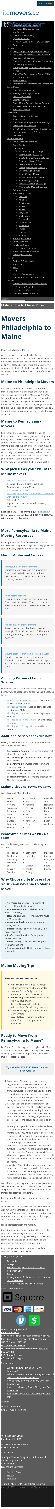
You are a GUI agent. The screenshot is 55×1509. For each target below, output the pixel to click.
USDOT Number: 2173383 (13, 1342)
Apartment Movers (21, 38)
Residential (12, 22)
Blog (15, 270)
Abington (23, 199)
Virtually (10, 1475)
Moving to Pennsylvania (23, 274)
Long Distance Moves (34, 1483)
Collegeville (24, 219)
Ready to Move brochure (34, 1339)
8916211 (10, 1351)
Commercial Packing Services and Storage (31, 122)
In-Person (11, 1478)
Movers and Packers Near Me (26, 251)
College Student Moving (23, 35)
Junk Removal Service (22, 32)
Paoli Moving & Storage (29, 180)
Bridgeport (23, 212)
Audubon (23, 235)
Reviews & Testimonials (23, 261)
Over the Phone (14, 1472)
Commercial (12, 112)
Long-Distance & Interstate (24, 248)
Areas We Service (15, 138)
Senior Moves (13, 87)
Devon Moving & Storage (30, 164)
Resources (12, 257)
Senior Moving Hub (21, 109)
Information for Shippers (12, 1358)
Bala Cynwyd (24, 203)
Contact (10, 280)
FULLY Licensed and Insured (20, 480)
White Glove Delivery (22, 119)
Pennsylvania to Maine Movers (21, 566)
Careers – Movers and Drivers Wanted (30, 283)
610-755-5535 (23, 1067)
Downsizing (18, 45)
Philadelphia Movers (22, 238)
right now (44, 511)
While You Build (20, 80)
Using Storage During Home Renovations (31, 51)
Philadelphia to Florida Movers (21, 719)
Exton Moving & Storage (29, 170)
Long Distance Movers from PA (22, 700)
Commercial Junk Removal (24, 125)
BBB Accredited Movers (18, 490)
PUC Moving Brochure (11, 1355)
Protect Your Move (10, 1332)
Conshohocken (25, 222)
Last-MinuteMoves (21, 99)
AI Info (4, 1483)
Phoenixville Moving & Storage (32, 183)
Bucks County (19, 145)
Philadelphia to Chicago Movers (22, 726)
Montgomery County (22, 193)
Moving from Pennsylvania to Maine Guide (27, 653)
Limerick (22, 232)
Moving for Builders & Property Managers (31, 41)
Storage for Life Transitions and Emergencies (33, 83)
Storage (10, 48)
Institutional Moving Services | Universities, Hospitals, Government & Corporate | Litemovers (32, 132)
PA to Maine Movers (15, 595)
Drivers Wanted (26, 287)
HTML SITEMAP (15, 1483)
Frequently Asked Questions (25, 293)
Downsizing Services (22, 96)
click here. (43, 1348)
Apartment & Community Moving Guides (30, 277)
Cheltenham (24, 216)
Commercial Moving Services (25, 116)
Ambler (22, 206)
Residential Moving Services (25, 25)
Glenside (23, 196)
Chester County (20, 148)
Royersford (24, 225)
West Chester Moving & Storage (33, 187)
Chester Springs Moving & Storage (34, 158)
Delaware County (20, 190)
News (15, 267)
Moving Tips (18, 264)
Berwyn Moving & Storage (30, 154)
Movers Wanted (26, 290)
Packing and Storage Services (26, 29)
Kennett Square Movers (29, 174)
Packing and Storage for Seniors (27, 93)
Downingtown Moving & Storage (33, 167)
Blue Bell (22, 209)
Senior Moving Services (23, 90)
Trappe (22, 228)
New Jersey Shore (21, 245)
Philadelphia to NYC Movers (20, 713)
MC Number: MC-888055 (13, 1345)
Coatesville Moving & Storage (32, 161)
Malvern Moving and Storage (31, 177)
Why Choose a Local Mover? (25, 141)
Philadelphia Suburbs (22, 254)
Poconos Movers (20, 241)
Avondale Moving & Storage (31, 151)
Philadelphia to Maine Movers (20, 624)
